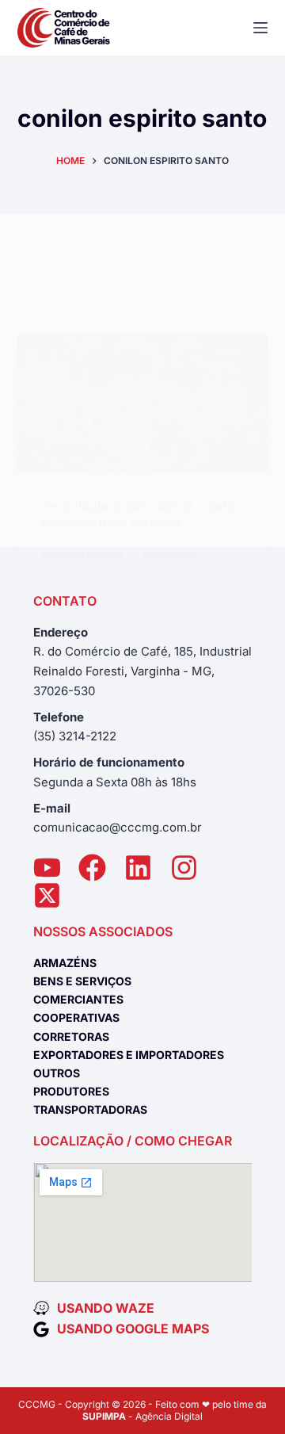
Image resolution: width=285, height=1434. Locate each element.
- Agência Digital (142, 1416)
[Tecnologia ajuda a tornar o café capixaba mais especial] (142, 403)
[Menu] (260, 28)
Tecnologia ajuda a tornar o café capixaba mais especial (137, 514)
